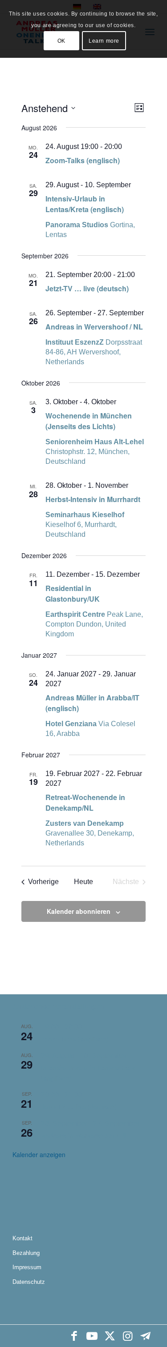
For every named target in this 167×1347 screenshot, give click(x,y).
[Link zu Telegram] (145, 1336)
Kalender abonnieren (78, 911)
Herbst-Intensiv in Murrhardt (92, 499)
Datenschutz (28, 1282)
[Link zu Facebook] (74, 1336)
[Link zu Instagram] (127, 1336)
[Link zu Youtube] (92, 1336)
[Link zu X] (110, 1336)
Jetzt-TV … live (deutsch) (87, 288)
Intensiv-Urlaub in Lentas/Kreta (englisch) (84, 203)
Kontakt (22, 1238)
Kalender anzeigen (38, 1154)
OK (61, 41)
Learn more (104, 41)
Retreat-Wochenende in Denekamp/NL (85, 802)
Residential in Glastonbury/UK (72, 593)
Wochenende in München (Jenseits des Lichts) (88, 420)
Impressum (26, 1267)
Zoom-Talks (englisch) (82, 160)
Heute (83, 881)
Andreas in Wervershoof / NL (94, 327)
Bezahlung (26, 1253)
